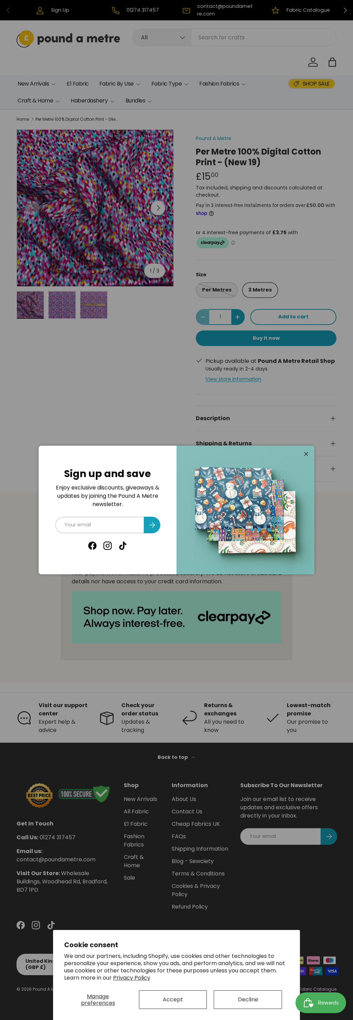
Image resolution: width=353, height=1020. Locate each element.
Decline (248, 999)
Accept (173, 999)
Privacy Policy (131, 978)
